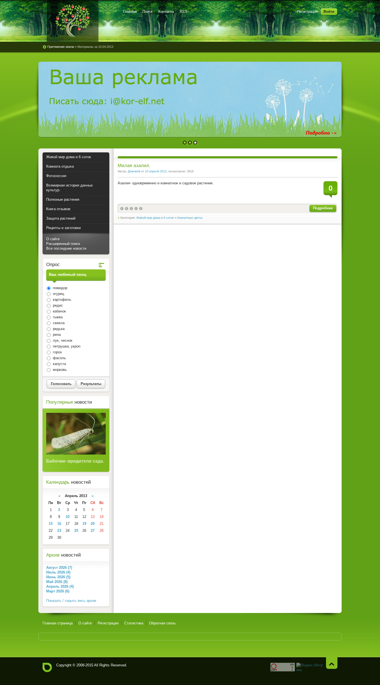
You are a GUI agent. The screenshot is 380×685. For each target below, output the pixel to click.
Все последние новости (66, 248)
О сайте (53, 239)
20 (93, 524)
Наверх (331, 663)
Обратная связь (162, 623)
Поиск (147, 11)
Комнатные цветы (190, 217)
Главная (130, 11)
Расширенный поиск (63, 244)
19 (84, 524)
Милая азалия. (134, 165)
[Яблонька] (72, 21)
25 (76, 530)
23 (59, 530)
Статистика (133, 623)
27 (93, 530)
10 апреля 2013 (156, 171)
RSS (183, 11)
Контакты (166, 11)
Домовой (134, 171)
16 (59, 524)
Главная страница (58, 623)
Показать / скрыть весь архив (71, 601)
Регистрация (307, 11)
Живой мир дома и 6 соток (155, 217)
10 (68, 517)
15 (51, 524)
